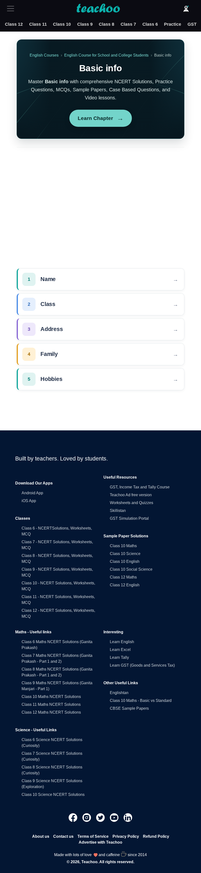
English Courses (44, 55)
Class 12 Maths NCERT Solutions (51, 712)
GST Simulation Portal (129, 518)
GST (192, 24)
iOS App (29, 501)
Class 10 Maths (123, 546)
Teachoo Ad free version (131, 495)
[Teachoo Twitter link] (101, 817)
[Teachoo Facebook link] (73, 817)
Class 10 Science (125, 554)
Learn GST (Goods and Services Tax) (142, 665)
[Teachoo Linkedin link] (128, 817)
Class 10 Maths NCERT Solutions (51, 697)
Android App (32, 493)
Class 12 (14, 24)
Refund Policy (156, 836)
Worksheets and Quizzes (131, 503)
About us (40, 836)
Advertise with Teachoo (100, 842)
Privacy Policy (126, 836)
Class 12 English (124, 585)
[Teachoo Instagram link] (87, 817)
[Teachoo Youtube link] (115, 817)
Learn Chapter (101, 118)
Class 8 (106, 24)
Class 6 (150, 24)
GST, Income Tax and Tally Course (140, 487)
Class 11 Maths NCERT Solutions (51, 704)
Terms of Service (93, 836)
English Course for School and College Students (106, 55)
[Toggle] (12, 8)
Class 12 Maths (123, 577)
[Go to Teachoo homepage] (98, 8)
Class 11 (38, 24)
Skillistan (118, 510)
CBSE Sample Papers (129, 708)
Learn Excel (120, 650)
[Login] (186, 8)
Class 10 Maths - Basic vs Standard (141, 700)
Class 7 (128, 24)
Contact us (63, 836)
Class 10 (62, 24)
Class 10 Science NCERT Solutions (53, 794)
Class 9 (85, 24)
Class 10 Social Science (131, 569)
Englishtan (119, 693)
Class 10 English (124, 561)
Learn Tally (119, 657)
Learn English (122, 642)
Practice (172, 24)
